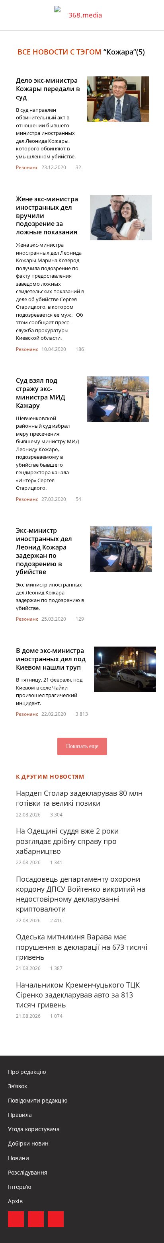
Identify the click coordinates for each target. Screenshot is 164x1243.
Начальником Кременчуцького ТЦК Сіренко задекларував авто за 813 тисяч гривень (78, 994)
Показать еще (82, 746)
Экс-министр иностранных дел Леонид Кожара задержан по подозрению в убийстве (44, 551)
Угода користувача (34, 1129)
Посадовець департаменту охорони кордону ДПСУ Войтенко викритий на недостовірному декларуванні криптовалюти (80, 894)
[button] (150, 15)
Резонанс (27, 167)
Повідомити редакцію (38, 1100)
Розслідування (27, 1172)
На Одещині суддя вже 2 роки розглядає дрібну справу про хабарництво (67, 840)
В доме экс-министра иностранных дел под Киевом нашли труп (51, 659)
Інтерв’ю (19, 1186)
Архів (15, 1201)
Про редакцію (27, 1071)
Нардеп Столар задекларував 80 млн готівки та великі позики (79, 798)
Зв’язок (17, 1086)
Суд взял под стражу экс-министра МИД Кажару (40, 392)
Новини (18, 1158)
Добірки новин (28, 1143)
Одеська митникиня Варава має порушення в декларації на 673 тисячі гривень (82, 946)
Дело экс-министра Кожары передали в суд (48, 88)
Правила (20, 1114)
